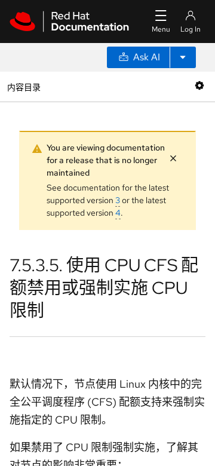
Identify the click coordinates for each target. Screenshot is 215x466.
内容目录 (24, 86)
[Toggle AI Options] (183, 57)
